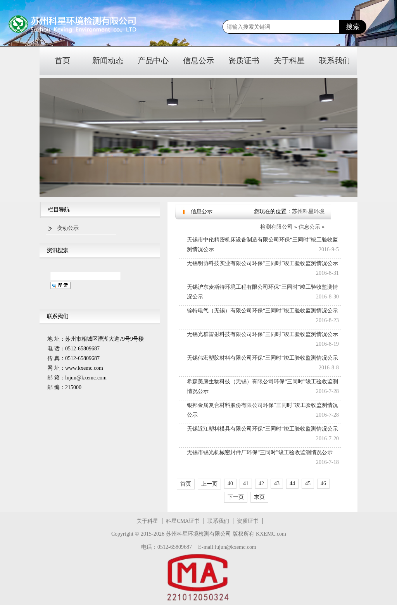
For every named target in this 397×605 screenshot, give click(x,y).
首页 (62, 60)
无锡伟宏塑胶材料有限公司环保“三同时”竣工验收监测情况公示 (262, 358)
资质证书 (243, 60)
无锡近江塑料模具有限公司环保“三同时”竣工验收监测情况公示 (262, 429)
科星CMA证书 (183, 521)
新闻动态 (107, 60)
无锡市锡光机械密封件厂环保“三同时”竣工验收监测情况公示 (260, 452)
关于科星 (289, 60)
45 (308, 483)
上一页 (209, 484)
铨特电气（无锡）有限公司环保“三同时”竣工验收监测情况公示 (262, 311)
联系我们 (334, 60)
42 (261, 483)
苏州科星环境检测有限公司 (198, 534)
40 (230, 483)
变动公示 (68, 228)
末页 (259, 497)
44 (292, 483)
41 (246, 483)
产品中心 (153, 60)
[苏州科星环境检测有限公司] (54, 24)
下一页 (236, 497)
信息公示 (198, 60)
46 (323, 483)
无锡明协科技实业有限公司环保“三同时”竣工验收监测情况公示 (262, 263)
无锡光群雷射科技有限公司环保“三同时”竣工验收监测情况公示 (262, 334)
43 (277, 483)
